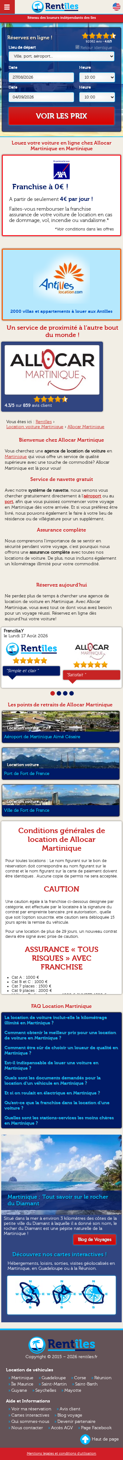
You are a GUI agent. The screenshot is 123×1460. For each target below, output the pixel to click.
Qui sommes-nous (30, 1421)
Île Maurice (22, 1384)
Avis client (70, 1409)
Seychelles (45, 1390)
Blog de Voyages (94, 1239)
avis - (99, 41)
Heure (85, 67)
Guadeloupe (54, 1377)
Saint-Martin (54, 1384)
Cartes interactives (30, 1415)
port (9, 501)
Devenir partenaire (76, 1421)
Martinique (16, 456)
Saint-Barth (86, 1384)
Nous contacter (27, 1427)
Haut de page (105, 1439)
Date (13, 67)
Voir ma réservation (31, 1409)
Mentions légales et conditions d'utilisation (61, 1454)
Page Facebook (96, 1427)
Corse (80, 1377)
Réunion (103, 1377)
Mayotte (72, 1390)
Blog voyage (69, 1415)
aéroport (92, 496)
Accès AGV (62, 1427)
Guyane (19, 1390)
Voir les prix (61, 116)
